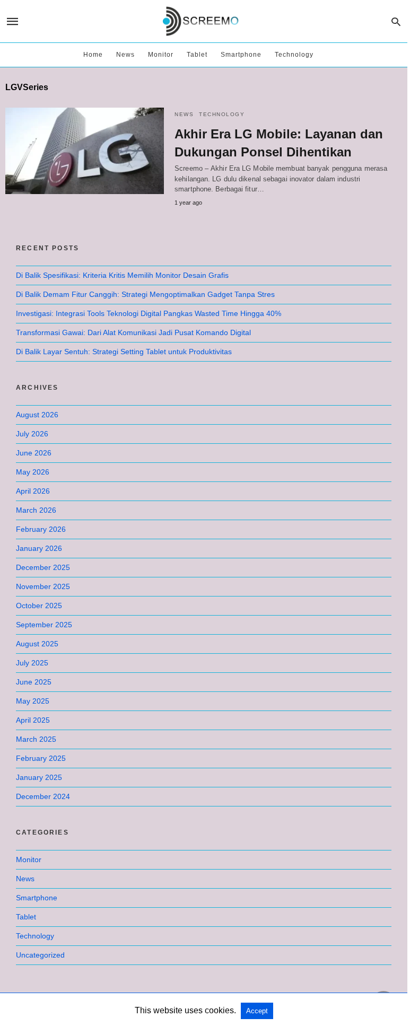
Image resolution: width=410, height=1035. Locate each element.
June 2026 (33, 453)
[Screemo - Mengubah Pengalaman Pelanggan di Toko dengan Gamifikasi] (203, 21)
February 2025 (41, 758)
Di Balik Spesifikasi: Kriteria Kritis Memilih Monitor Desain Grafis (122, 275)
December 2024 (43, 796)
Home (93, 54)
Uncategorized (40, 955)
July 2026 (32, 433)
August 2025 (37, 643)
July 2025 (32, 663)
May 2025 (32, 701)
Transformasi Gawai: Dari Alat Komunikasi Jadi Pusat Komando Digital (133, 332)
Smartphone (241, 54)
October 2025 (39, 605)
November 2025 (43, 586)
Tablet (197, 54)
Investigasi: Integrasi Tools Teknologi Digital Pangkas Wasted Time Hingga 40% (148, 313)
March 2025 (36, 739)
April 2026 (33, 491)
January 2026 (39, 548)
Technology (294, 54)
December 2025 (43, 567)
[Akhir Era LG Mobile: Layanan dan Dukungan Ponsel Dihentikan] (84, 151)
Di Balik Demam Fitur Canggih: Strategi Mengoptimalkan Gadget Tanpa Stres (145, 294)
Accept (257, 1011)
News (125, 54)
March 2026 (36, 510)
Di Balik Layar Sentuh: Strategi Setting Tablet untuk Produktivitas (124, 351)
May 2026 (32, 472)
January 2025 (39, 777)
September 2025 (44, 624)
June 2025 (33, 682)
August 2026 (37, 414)
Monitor (160, 54)
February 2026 (41, 529)
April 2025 (33, 720)
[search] (396, 21)
